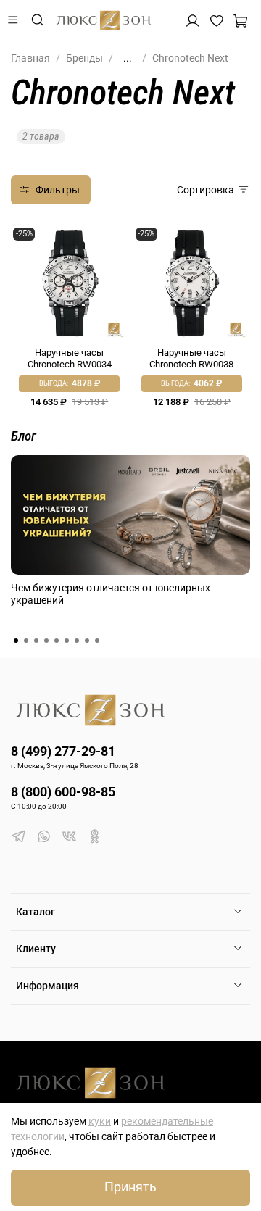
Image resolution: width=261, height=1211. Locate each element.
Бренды (84, 58)
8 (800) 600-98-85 (63, 791)
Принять (130, 1187)
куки (99, 1121)
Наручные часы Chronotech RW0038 (191, 358)
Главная (30, 58)
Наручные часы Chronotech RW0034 (70, 358)
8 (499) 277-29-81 (63, 751)
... (127, 58)
